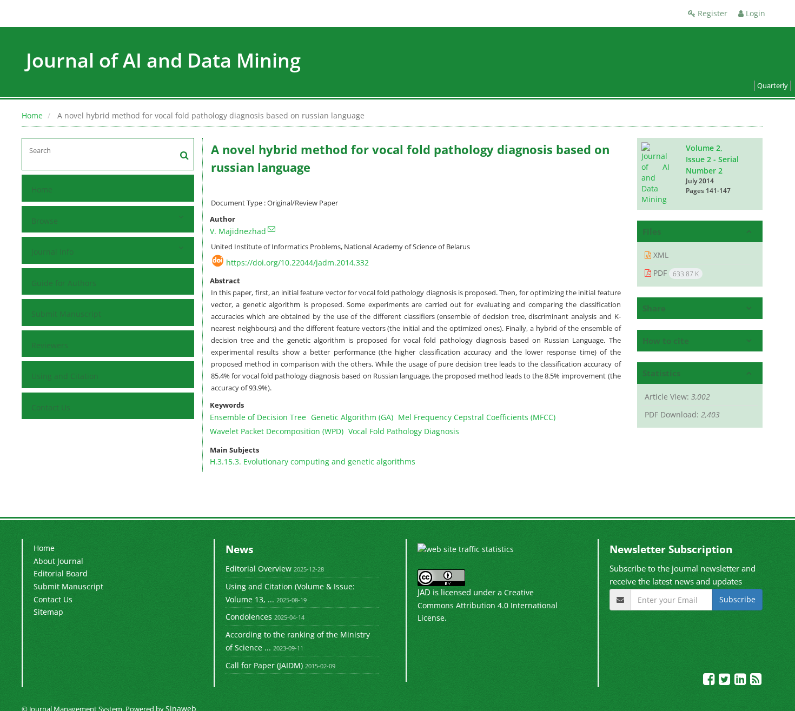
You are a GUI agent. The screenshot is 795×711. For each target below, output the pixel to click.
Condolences (249, 617)
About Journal (58, 561)
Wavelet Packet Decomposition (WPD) (276, 431)
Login (754, 13)
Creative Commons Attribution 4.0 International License (488, 605)
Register (711, 13)
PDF (675, 273)
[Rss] (756, 681)
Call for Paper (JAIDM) (264, 665)
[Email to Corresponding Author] (271, 228)
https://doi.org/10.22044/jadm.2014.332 (297, 262)
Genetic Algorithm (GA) (352, 417)
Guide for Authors (63, 283)
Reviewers (49, 345)
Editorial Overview (259, 568)
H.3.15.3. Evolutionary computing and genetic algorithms (312, 461)
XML (659, 255)
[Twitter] (725, 681)
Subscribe (737, 599)
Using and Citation (64, 376)
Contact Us (50, 407)
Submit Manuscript (66, 314)
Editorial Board (61, 573)
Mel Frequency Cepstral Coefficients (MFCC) (476, 417)
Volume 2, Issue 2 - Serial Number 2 (712, 159)
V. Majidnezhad (238, 231)
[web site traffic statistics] (466, 548)
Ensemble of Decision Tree (258, 417)
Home (32, 115)
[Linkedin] (741, 681)
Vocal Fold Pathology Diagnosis (403, 431)
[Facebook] (710, 681)
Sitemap (48, 612)
